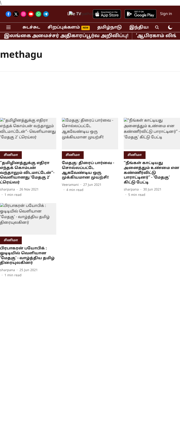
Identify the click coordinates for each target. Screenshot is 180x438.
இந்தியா (140, 27)
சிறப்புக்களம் (64, 27)
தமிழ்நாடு (109, 27)
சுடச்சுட (31, 27)
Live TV (74, 14)
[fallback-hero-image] (28, 133)
